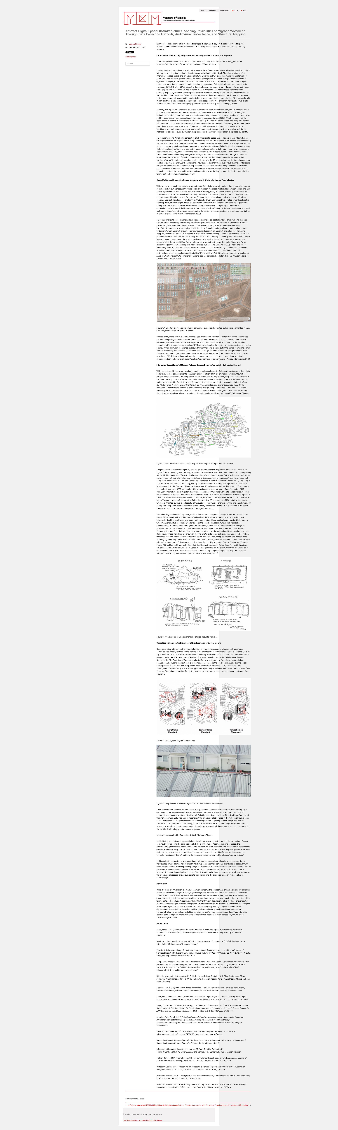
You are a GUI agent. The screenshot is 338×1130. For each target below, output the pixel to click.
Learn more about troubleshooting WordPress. (142, 1120)
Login (236, 10)
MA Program (224, 10)
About (203, 10)
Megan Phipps (135, 44)
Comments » (130, 57)
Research (212, 10)
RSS (244, 10)
